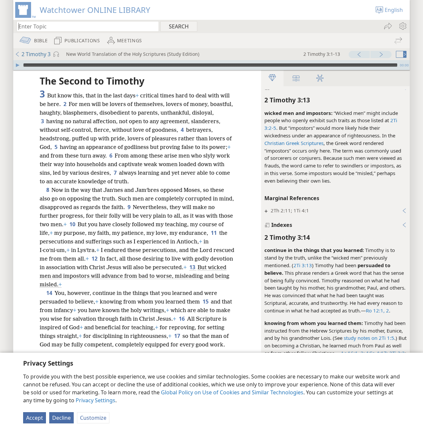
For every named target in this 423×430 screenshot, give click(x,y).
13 (192, 267)
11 (214, 232)
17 (177, 336)
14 (49, 293)
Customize (93, 417)
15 (206, 301)
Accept (34, 417)
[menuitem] (402, 26)
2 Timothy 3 (36, 54)
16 (182, 318)
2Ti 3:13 (302, 265)
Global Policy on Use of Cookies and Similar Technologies (232, 392)
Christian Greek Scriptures (294, 143)
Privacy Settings (95, 400)
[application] (211, 65)
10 (72, 224)
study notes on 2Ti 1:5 (369, 338)
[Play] (17, 65)
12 (95, 258)
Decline (61, 417)
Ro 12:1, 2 (377, 310)
